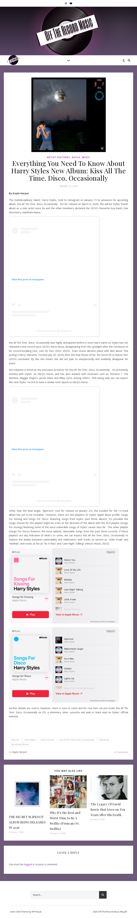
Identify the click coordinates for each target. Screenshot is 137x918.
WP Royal (36, 911)
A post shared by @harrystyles (54, 330)
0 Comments (121, 752)
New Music (104, 739)
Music (86, 157)
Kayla (76, 157)
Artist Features (58, 157)
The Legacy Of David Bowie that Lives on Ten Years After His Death (108, 809)
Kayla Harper (19, 752)
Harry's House (47, 739)
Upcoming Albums (20, 744)
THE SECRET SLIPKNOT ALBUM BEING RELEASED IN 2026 (27, 822)
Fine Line (15, 739)
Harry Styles (30, 739)
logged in (29, 864)
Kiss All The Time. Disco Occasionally (76, 739)
